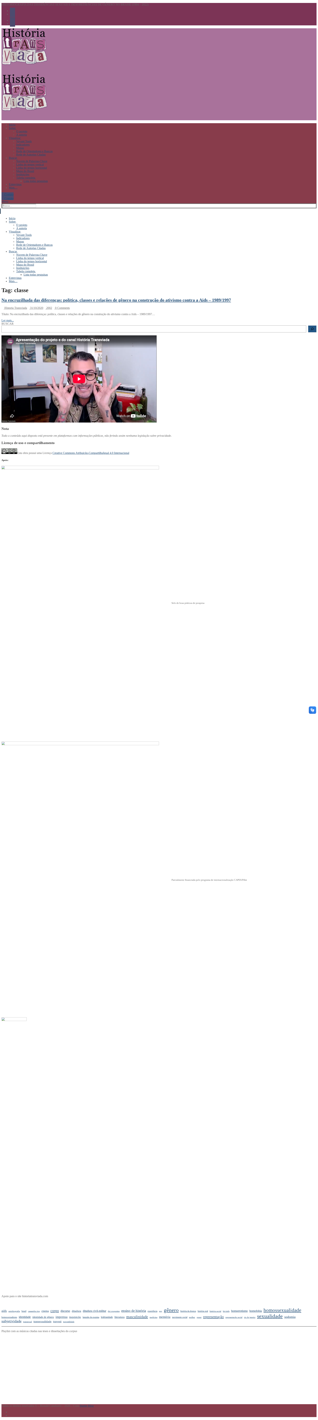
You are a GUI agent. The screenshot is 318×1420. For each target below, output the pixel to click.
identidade (25, 1317)
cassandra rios (34, 1311)
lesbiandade (107, 1317)
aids (4, 1311)
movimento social (179, 1317)
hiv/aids (226, 1311)
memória (164, 1317)
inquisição (75, 1317)
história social (215, 1311)
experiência (152, 1311)
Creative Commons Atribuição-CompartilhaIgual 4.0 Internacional (90, 453)
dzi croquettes (114, 1311)
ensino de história (133, 1311)
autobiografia (14, 1311)
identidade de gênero (43, 1317)
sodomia (290, 1317)
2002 (48, 307)
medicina (153, 1317)
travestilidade (68, 1322)
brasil (24, 1311)
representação (213, 1317)
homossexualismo (9, 1317)
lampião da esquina (91, 1317)
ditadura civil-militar (94, 1310)
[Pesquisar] (312, 328)
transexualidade (42, 1321)
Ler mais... (7, 320)
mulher (192, 1317)
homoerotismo (239, 1310)
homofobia (255, 1310)
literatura (119, 1317)
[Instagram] (12, 14)
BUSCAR (7, 323)
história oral (203, 1311)
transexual (27, 1322)
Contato (9, 194)
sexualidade (270, 1316)
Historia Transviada (15, 307)
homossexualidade (282, 1310)
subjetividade (11, 1321)
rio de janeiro (249, 1317)
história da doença (188, 1311)
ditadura (76, 1310)
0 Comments (62, 307)
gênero (171, 1310)
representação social (233, 1317)
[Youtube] (12, 11)
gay (160, 1311)
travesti (57, 1321)
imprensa (62, 1317)
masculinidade (137, 1317)
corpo (54, 1311)
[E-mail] (10, 1412)
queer (199, 1317)
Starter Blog (87, 1405)
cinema (45, 1311)
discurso (65, 1310)
